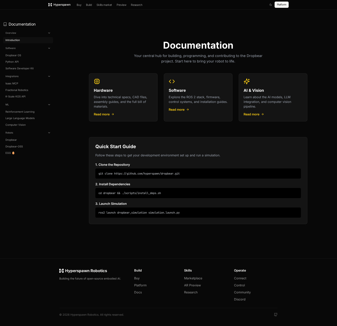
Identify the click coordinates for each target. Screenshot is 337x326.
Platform (281, 4)
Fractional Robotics (16, 90)
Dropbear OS (13, 55)
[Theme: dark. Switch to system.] (270, 4)
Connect (240, 278)
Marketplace (193, 278)
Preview (121, 4)
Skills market (104, 4)
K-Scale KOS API (15, 96)
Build (89, 4)
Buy (79, 4)
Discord (240, 299)
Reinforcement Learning (20, 111)
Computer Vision (15, 124)
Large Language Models (20, 118)
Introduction (12, 40)
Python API (12, 61)
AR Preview (192, 285)
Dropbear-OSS (14, 146)
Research (136, 4)
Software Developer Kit (19, 68)
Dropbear (11, 139)
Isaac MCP (11, 83)
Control (239, 285)
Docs (138, 292)
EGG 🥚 (10, 152)
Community (242, 292)
